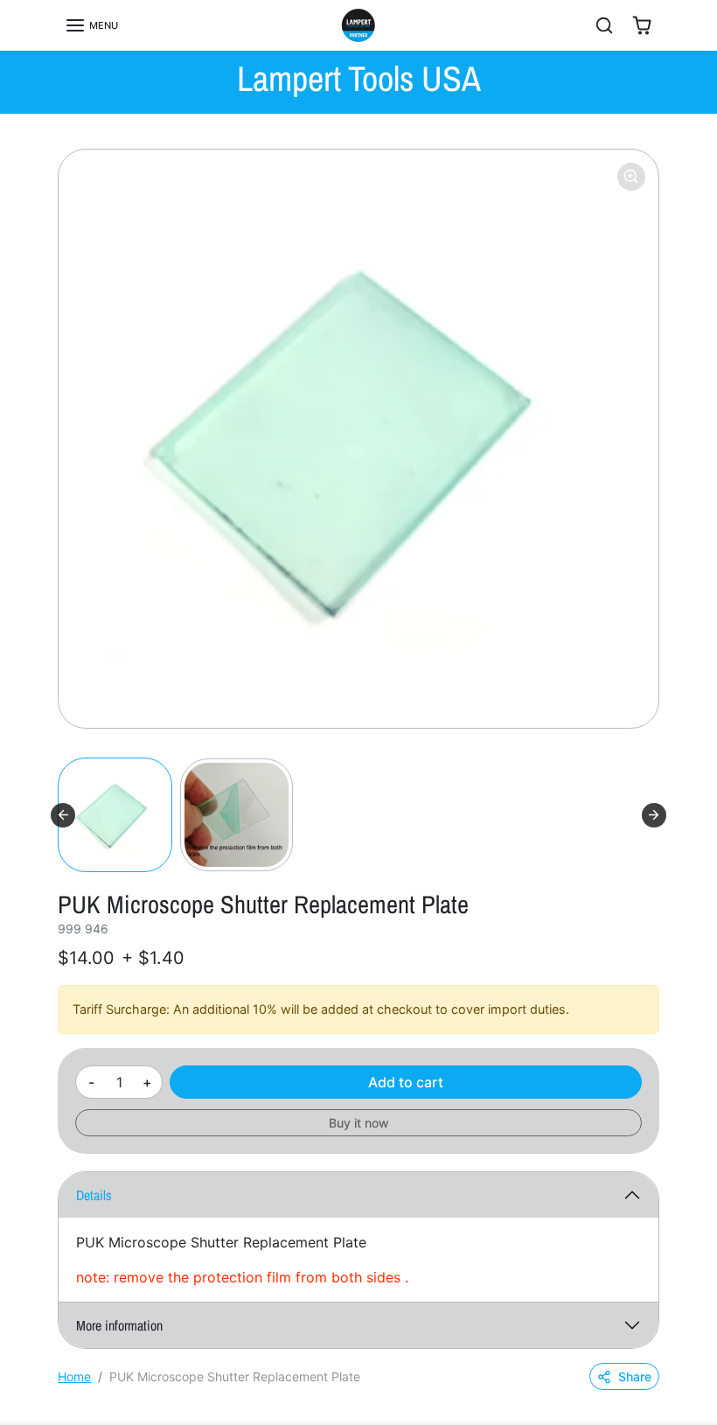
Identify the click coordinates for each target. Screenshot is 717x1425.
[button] (91, 25)
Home (74, 1376)
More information (119, 1325)
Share (634, 1376)
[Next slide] (654, 815)
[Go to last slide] (63, 815)
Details (94, 1195)
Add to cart (405, 1082)
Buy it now (359, 1122)
